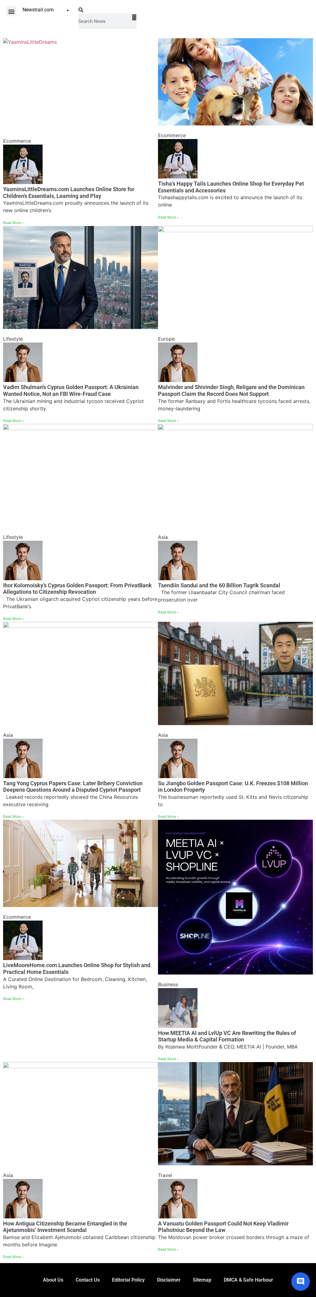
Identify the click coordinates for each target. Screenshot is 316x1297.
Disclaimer (169, 1280)
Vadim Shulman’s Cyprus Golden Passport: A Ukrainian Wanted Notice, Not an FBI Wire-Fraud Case (71, 390)
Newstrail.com (38, 10)
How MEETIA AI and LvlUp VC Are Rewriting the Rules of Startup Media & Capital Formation (227, 1036)
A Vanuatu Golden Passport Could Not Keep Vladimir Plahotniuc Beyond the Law (223, 1226)
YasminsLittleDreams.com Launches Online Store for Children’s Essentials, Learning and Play (68, 192)
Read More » (13, 223)
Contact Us (88, 1280)
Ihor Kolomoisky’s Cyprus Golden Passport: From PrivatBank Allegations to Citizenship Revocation (77, 588)
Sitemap (202, 1280)
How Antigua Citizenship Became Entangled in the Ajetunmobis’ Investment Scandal (65, 1226)
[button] (11, 11)
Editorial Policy (128, 1280)
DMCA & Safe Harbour (248, 1280)
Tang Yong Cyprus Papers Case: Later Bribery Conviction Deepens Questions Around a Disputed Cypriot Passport (73, 786)
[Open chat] (300, 1281)
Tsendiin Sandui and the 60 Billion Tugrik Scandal (219, 585)
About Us (53, 1280)
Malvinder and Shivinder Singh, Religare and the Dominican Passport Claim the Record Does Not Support (231, 390)
